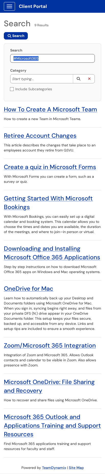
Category (18, 70)
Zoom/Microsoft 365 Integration (50, 345)
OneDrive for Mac (28, 288)
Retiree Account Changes (40, 135)
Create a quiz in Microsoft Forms (50, 167)
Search (16, 50)
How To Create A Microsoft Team (50, 109)
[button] (78, 78)
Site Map (76, 467)
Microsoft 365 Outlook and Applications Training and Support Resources (52, 425)
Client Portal (33, 6)
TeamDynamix (54, 467)
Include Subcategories (33, 89)
